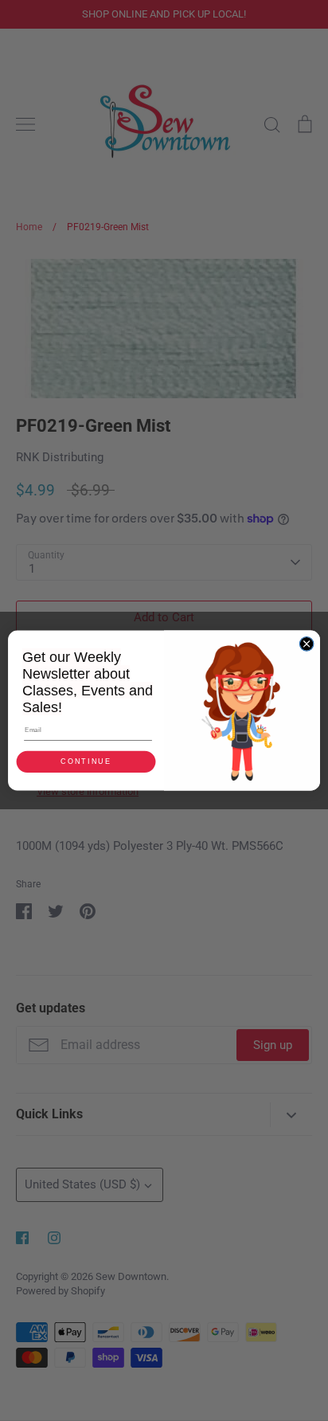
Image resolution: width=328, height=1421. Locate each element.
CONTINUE (86, 761)
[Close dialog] (306, 644)
